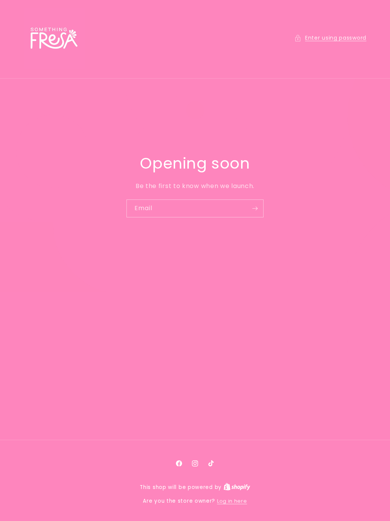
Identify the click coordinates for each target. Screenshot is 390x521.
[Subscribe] (254, 208)
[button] (330, 38)
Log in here (232, 501)
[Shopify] (237, 487)
